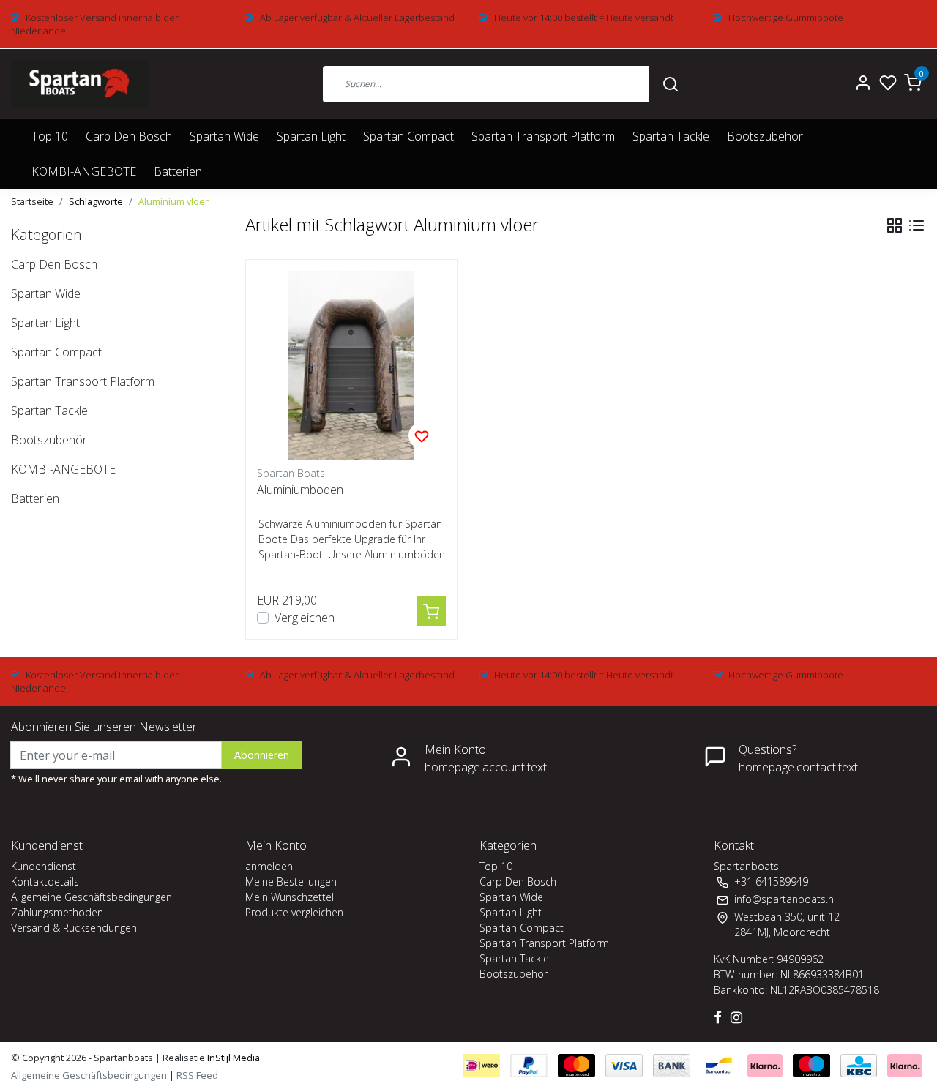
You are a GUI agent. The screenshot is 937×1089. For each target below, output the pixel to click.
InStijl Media (232, 1057)
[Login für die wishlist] (421, 435)
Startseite (32, 201)
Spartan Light (311, 136)
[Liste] (916, 225)
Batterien (178, 171)
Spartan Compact (408, 136)
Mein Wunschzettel (289, 897)
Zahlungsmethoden (57, 912)
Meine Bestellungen (291, 881)
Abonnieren (261, 755)
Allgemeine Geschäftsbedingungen (91, 897)
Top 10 (49, 136)
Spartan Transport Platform (543, 136)
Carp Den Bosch (129, 136)
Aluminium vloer (173, 201)
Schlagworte (96, 201)
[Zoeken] (670, 83)
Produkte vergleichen (294, 912)
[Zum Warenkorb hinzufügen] (431, 611)
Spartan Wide (224, 136)
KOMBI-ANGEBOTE (83, 171)
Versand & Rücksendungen (74, 928)
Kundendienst (43, 866)
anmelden (269, 866)
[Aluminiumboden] (351, 365)
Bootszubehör (765, 136)
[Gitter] (894, 225)
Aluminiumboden (300, 490)
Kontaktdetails (45, 881)
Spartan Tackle (670, 136)
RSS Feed (197, 1075)
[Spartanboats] (80, 84)
